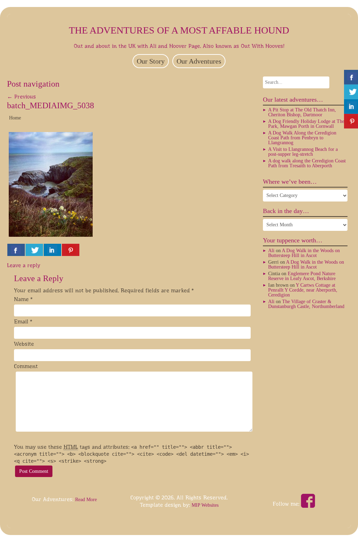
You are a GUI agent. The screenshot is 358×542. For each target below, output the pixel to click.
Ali (271, 250)
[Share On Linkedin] (52, 250)
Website (24, 343)
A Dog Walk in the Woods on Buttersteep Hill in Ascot (304, 253)
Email (21, 321)
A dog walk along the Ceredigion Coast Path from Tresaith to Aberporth (307, 163)
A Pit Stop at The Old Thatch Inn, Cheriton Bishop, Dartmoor (302, 112)
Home (15, 117)
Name (21, 299)
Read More (86, 499)
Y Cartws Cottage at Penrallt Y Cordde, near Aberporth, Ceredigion (302, 290)
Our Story (151, 61)
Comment (26, 366)
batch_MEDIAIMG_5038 (50, 105)
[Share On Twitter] (34, 250)
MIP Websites (205, 505)
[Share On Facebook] (16, 250)
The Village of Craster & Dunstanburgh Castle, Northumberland (306, 304)
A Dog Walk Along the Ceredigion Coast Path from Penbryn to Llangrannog (302, 137)
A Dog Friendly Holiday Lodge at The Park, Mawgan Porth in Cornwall (306, 124)
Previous (21, 96)
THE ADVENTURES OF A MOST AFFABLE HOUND (179, 30)
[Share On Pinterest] (70, 250)
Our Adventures (199, 61)
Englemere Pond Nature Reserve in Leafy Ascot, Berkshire (302, 276)
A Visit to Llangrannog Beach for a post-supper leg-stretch (303, 152)
